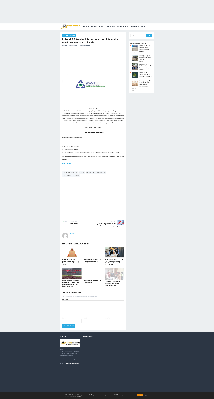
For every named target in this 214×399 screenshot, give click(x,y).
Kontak (143, 26)
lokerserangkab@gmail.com (72, 363)
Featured (82, 172)
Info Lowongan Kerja (69, 35)
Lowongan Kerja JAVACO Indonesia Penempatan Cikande (145, 74)
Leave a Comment (85, 45)
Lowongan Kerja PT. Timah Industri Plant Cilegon (145, 57)
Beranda (86, 26)
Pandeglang (111, 26)
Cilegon (101, 26)
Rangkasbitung (122, 26)
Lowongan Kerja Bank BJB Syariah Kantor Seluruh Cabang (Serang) (113, 283)
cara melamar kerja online (70, 172)
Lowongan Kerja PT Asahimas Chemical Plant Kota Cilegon (145, 66)
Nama (64, 318)
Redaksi (64, 45)
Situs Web (107, 318)
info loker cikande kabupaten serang (96, 172)
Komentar (65, 299)
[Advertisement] (107, 11)
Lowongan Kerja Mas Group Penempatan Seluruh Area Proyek (92, 261)
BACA (146, 395)
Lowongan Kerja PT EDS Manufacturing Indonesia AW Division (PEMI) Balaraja (141, 84)
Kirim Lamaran (66, 163)
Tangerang (134, 26)
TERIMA (140, 395)
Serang (93, 26)
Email (86, 318)
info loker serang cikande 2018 (71, 175)
